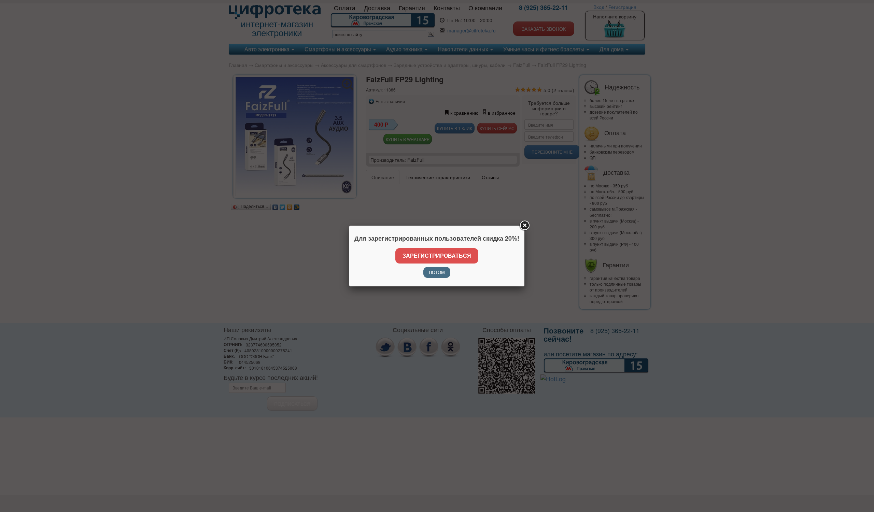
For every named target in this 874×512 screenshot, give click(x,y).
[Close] (524, 225)
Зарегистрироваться (437, 255)
